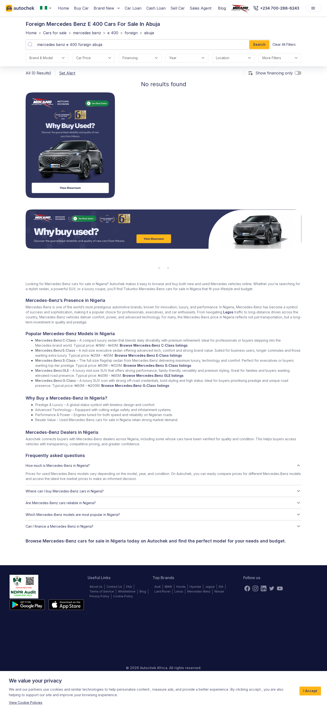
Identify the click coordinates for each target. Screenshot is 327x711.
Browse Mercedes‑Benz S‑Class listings (157, 365)
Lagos (228, 312)
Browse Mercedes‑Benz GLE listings (153, 375)
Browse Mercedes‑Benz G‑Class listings (135, 386)
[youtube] (280, 588)
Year (172, 58)
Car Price (83, 58)
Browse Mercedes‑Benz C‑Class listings (154, 345)
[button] (163, 465)
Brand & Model (41, 58)
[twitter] (272, 588)
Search (259, 44)
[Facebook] (247, 588)
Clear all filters (284, 44)
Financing (130, 58)
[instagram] (255, 588)
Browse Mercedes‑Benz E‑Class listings (148, 355)
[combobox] (47, 8)
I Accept (310, 691)
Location (222, 58)
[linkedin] (263, 588)
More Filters (271, 58)
